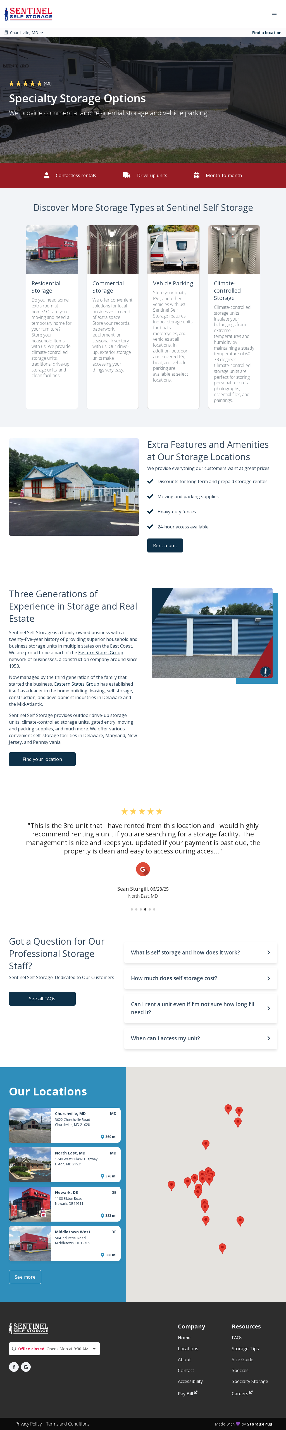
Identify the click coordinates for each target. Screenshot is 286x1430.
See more (25, 1277)
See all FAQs (42, 999)
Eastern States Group (100, 653)
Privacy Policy (28, 1424)
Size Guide (242, 1359)
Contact (186, 1370)
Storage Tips (245, 1349)
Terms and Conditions (67, 1424)
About (184, 1359)
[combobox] (54, 1348)
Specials (240, 1370)
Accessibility (190, 1381)
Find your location (42, 759)
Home (184, 1338)
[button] (132, 909)
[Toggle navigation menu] (276, 14)
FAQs (237, 1338)
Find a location (267, 32)
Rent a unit (165, 545)
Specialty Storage (250, 1381)
